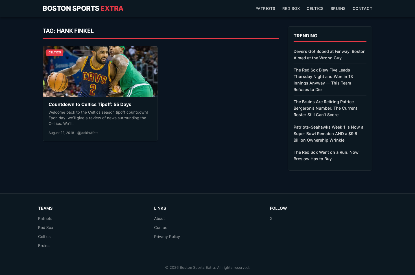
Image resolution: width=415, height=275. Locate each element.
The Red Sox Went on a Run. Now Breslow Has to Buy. (326, 155)
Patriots (265, 8)
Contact (363, 8)
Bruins (338, 8)
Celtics (315, 8)
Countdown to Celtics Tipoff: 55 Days (90, 104)
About (159, 218)
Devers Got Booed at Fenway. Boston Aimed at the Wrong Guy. (330, 54)
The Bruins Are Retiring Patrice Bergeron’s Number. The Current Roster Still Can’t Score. (325, 108)
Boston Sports (83, 8)
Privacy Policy (167, 236)
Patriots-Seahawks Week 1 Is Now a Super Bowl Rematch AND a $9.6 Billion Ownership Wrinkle (328, 133)
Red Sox (291, 8)
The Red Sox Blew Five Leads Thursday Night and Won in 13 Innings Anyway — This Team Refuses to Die (323, 80)
